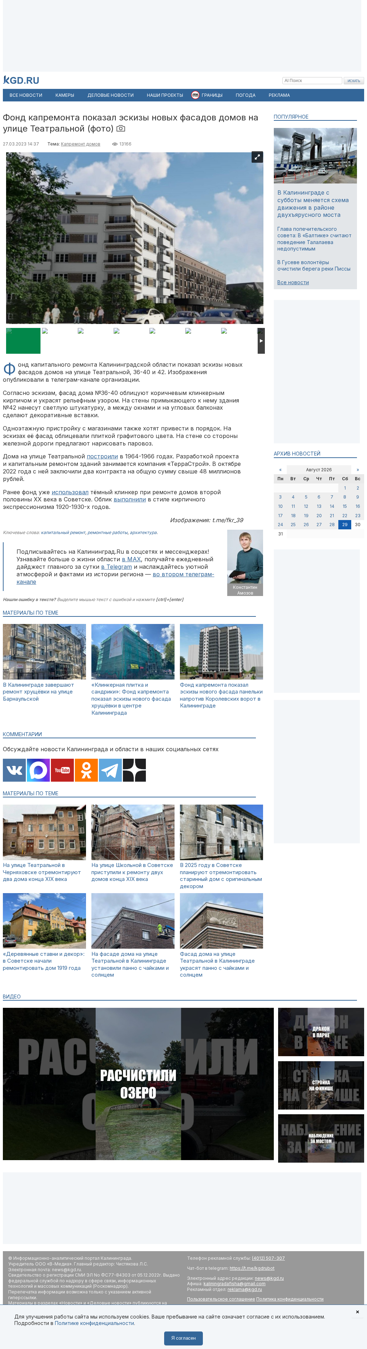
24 (280, 524)
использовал (70, 492)
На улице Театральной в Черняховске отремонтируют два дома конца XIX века (42, 872)
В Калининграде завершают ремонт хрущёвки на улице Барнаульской (38, 691)
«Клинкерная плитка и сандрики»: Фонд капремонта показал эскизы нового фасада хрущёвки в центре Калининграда (131, 698)
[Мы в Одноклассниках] (86, 771)
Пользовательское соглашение (221, 1299)
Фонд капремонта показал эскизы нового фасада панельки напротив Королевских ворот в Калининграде (221, 695)
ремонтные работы (107, 532)
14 (332, 506)
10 (280, 506)
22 (344, 515)
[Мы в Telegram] (110, 771)
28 (332, 524)
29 (345, 524)
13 (319, 506)
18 (293, 515)
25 (293, 524)
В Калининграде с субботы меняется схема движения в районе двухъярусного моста (313, 203)
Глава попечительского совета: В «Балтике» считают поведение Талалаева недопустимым (314, 239)
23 (358, 515)
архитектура (143, 532)
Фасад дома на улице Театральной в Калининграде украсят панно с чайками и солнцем (217, 964)
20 (319, 515)
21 (332, 515)
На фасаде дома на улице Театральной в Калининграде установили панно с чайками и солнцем (130, 964)
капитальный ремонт (63, 532)
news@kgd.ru (269, 1278)
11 (293, 506)
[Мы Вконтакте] (14, 771)
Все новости (293, 282)
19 (306, 515)
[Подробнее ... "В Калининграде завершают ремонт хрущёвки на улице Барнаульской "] (44, 677)
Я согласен (183, 1338)
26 (306, 524)
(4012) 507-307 (268, 1258)
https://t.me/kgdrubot (252, 1268)
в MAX (131, 559)
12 (306, 506)
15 (345, 506)
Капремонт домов (80, 144)
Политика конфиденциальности (290, 1299)
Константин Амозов (245, 590)
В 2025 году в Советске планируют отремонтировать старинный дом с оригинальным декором (221, 876)
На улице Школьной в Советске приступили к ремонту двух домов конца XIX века (132, 872)
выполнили (130, 499)
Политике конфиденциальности (94, 1323)
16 (358, 506)
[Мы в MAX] (38, 771)
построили (102, 456)
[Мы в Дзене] (134, 771)
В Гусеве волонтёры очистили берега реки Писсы (314, 265)
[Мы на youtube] (62, 771)
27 (319, 524)
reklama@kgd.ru (245, 1289)
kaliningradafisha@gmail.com (235, 1283)
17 (280, 515)
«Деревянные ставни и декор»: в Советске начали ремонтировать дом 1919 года (44, 960)
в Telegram (116, 566)
